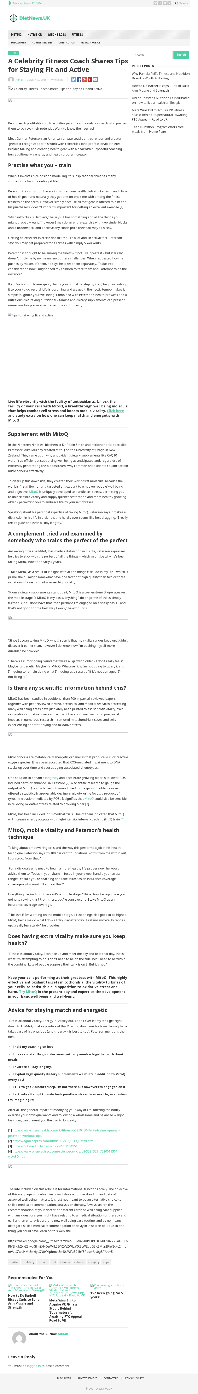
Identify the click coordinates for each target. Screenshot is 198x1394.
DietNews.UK (104, 1388)
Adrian (19, 79)
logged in (34, 1366)
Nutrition (34, 35)
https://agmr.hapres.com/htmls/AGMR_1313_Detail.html (53, 1141)
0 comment (57, 79)
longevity (51, 778)
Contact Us (66, 42)
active (15, 1262)
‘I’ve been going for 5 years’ (106, 1295)
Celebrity (30, 1262)
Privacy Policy (90, 42)
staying (94, 1262)
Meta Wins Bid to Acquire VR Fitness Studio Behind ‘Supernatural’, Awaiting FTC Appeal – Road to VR (66, 1310)
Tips (107, 1262)
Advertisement (42, 42)
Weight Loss (57, 35)
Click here (115, 410)
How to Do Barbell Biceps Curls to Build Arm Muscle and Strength (23, 1301)
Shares (80, 1262)
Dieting (16, 35)
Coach (44, 1262)
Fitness (77, 35)
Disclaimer (18, 42)
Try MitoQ (28, 991)
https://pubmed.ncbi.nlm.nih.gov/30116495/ (45, 1146)
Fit (55, 1262)
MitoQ (33, 492)
